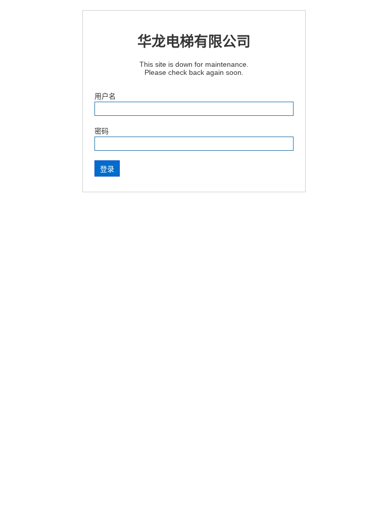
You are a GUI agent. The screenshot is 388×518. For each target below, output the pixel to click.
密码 (101, 131)
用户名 (105, 96)
